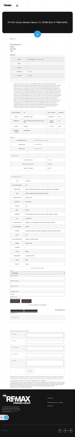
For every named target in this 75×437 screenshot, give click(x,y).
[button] (17, 6)
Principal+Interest (60, 310)
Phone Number (15, 347)
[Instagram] (65, 431)
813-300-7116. (14, 411)
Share (11, 51)
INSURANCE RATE (14, 291)
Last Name (14, 340)
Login (11, 38)
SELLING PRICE (13, 275)
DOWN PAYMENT (14, 281)
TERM (11, 270)
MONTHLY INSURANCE (15, 298)
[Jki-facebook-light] (60, 431)
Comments (14, 360)
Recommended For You (15, 44)
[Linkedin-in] (71, 431)
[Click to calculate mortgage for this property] (38, 59)
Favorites (12, 46)
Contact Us (12, 54)
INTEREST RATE (14, 286)
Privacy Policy (5, 430)
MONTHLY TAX (13, 297)
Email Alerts (13, 48)
